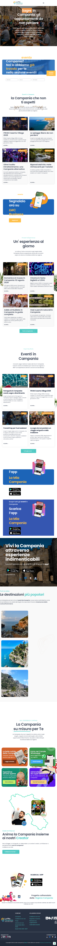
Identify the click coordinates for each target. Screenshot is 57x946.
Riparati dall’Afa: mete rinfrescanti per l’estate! (41, 165)
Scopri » (5, 145)
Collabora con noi (20, 919)
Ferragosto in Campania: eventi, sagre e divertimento (14, 392)
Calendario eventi (34, 925)
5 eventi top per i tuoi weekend (14, 428)
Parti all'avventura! (38, 782)
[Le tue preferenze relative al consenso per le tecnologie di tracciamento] (54, 943)
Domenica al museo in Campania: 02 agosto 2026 (14, 280)
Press (16, 921)
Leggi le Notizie (9, 761)
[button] (2, 26)
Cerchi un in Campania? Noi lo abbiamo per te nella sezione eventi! (21, 65)
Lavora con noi (19, 923)
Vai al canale (37, 761)
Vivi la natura (9, 782)
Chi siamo (18, 916)
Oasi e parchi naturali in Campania (41, 311)
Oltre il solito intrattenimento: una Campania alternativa (14, 166)
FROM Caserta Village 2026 (13, 134)
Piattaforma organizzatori (33, 921)
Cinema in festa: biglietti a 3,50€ (37, 279)
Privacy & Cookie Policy (45, 942)
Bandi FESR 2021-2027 (21, 929)
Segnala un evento (34, 919)
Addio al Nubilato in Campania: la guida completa (13, 312)
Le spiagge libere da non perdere (41, 134)
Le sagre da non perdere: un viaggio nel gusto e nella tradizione (40, 430)
